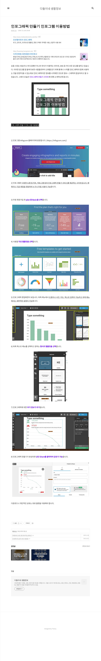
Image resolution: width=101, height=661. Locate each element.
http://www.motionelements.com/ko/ (25, 37)
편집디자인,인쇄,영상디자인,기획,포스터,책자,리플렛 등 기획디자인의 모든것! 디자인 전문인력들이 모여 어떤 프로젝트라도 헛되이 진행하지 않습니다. (44, 57)
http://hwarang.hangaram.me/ (23, 51)
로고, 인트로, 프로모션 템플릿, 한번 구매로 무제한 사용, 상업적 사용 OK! (37, 42)
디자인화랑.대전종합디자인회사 (25, 54)
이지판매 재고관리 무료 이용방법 (20, 539)
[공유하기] (18, 523)
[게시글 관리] (21, 523)
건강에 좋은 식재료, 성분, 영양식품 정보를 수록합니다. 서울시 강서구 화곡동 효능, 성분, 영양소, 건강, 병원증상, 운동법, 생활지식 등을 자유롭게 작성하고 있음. (47, 584)
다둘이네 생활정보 (21, 580)
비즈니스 (14, 531)
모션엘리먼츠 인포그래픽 (22, 40)
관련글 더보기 (86, 546)
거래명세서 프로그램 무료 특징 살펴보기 (22, 535)
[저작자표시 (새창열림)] (32, 523)
